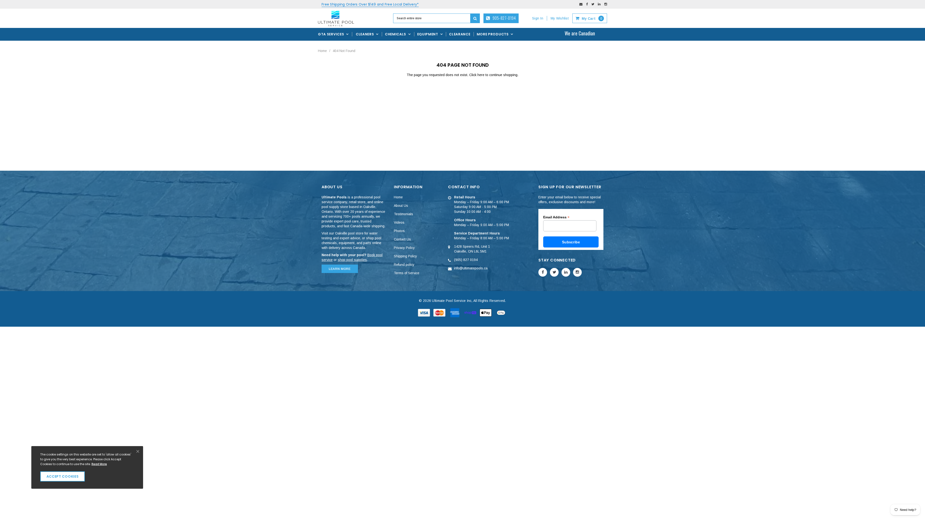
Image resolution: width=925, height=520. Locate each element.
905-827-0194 (504, 18)
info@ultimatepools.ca (471, 268)
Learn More (340, 269)
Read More (99, 464)
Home (322, 51)
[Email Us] (580, 4)
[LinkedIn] (599, 4)
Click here (477, 75)
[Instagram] (605, 4)
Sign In (537, 18)
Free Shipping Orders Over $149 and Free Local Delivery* (370, 4)
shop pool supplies (352, 260)
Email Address (556, 217)
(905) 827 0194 (466, 260)
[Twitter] (592, 4)
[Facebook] (587, 4)
